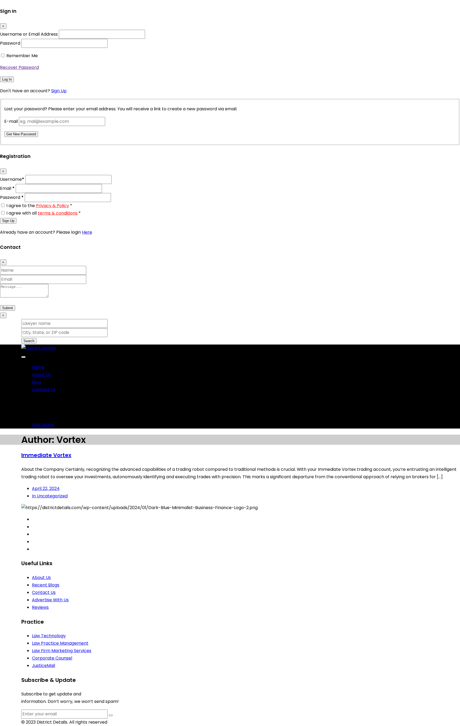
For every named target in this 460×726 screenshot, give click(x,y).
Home (38, 367)
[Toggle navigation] (23, 357)
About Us (41, 375)
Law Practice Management (60, 643)
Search (28, 341)
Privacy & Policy (52, 206)
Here (87, 232)
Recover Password (19, 67)
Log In (7, 79)
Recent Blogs (45, 585)
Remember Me (22, 56)
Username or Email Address (29, 34)
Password (10, 43)
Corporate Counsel (52, 658)
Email (7, 188)
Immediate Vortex (46, 455)
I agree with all (43, 213)
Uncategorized (50, 496)
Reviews (40, 607)
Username (12, 179)
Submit (7, 308)
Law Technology (49, 636)
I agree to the (39, 206)
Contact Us (44, 390)
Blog (36, 382)
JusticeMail (43, 665)
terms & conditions (57, 213)
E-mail (11, 121)
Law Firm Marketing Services (61, 651)
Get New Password (21, 134)
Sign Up (59, 91)
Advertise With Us (50, 600)
